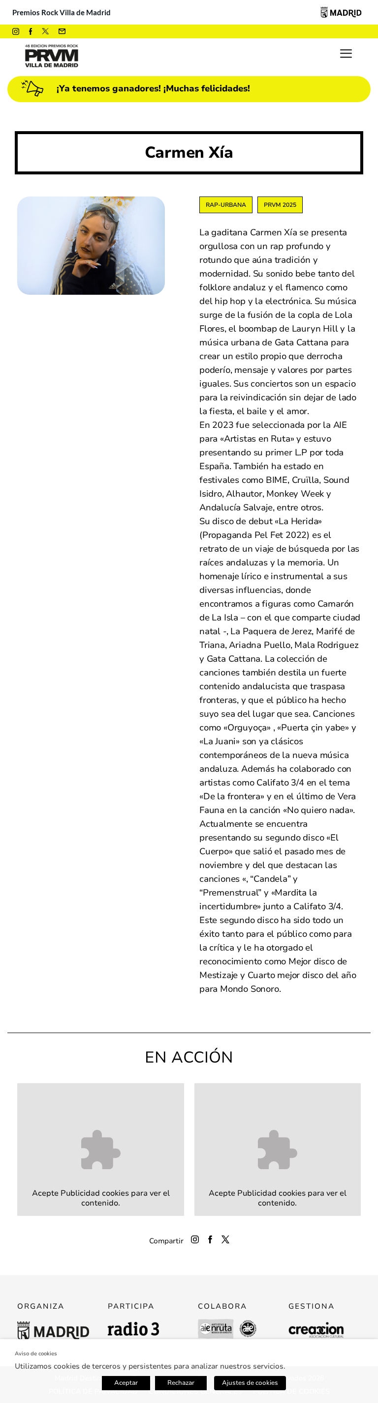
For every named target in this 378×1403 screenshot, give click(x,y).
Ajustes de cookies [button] (250, 1382)
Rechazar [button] (180, 1382)
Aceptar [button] (126, 1382)
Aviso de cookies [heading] (36, 1353)
